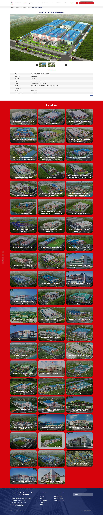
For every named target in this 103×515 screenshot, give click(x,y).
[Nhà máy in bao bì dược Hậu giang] (51, 458)
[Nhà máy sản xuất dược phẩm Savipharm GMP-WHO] (23, 350)
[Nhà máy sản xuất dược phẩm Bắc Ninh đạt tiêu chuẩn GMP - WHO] (23, 243)
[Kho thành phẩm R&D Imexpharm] (23, 440)
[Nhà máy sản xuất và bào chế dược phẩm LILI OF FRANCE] (79, 350)
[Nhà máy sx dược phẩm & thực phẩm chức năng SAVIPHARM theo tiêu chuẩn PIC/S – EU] (79, 189)
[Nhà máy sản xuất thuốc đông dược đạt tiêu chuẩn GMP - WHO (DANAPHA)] (23, 368)
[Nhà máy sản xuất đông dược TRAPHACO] (79, 386)
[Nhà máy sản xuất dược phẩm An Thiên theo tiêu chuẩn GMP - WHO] (51, 225)
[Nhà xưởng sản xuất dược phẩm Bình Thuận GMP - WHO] (79, 422)
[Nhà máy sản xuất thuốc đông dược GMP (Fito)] (23, 261)
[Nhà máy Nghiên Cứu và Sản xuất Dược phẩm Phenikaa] (79, 117)
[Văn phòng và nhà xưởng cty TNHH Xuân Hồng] (51, 422)
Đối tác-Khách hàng (47, 3)
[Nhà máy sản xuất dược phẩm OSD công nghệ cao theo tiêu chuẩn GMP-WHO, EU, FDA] (51, 153)
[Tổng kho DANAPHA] (51, 171)
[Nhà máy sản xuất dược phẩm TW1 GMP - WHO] (23, 404)
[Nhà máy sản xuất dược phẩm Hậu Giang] (23, 279)
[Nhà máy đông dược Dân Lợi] (51, 117)
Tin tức (37, 3)
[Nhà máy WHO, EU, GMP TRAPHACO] (79, 207)
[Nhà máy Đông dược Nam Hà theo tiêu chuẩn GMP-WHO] (51, 243)
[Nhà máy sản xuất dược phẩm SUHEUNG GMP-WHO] (51, 368)
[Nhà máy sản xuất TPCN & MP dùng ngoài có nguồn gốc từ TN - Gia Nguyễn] (79, 243)
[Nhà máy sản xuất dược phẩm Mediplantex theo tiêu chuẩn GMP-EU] (79, 135)
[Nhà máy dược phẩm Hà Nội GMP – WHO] (79, 333)
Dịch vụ (31, 3)
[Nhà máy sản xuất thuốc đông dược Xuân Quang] (23, 297)
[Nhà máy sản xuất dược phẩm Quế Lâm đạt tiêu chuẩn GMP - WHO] (79, 225)
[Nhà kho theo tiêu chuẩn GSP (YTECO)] (23, 207)
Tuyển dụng (58, 3)
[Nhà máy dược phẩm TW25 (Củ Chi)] (23, 171)
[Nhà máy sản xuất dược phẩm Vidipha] (79, 368)
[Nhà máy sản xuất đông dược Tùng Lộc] (51, 386)
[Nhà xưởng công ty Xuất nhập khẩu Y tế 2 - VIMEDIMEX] (23, 422)
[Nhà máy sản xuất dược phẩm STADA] (51, 350)
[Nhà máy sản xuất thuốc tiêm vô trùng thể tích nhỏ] (23, 135)
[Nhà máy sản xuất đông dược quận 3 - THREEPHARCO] (51, 404)
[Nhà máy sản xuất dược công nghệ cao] (51, 261)
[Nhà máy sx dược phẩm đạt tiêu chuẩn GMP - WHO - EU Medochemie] (51, 333)
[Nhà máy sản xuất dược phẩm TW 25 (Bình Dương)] (51, 315)
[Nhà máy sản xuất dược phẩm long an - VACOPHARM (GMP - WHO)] (79, 404)
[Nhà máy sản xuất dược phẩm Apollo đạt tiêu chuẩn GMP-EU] (23, 117)
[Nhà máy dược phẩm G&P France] (51, 297)
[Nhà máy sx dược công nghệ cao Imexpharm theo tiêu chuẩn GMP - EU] (51, 189)
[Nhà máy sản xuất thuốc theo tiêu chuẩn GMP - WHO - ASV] (79, 279)
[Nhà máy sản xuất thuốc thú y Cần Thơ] (51, 440)
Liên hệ (66, 3)
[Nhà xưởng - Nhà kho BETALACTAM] (23, 333)
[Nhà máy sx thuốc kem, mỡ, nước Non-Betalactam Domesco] (51, 279)
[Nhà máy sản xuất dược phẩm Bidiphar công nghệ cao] (79, 153)
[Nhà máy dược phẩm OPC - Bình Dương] (79, 297)
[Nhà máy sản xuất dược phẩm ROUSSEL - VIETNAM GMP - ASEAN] (23, 386)
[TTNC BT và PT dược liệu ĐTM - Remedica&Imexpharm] (79, 458)
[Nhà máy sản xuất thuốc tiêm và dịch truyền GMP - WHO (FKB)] (79, 315)
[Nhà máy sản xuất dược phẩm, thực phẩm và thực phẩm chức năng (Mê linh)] (79, 261)
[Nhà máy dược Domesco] (23, 458)
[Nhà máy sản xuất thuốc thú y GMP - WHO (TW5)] (23, 476)
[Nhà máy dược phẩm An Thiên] (79, 440)
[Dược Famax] (51, 135)
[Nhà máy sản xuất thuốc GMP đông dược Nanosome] (23, 315)
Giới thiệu (18, 3)
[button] (37, 65)
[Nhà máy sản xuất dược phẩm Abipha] (23, 189)
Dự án (24, 3)
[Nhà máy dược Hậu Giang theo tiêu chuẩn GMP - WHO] (23, 225)
